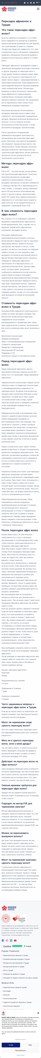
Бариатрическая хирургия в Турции (15, 955)
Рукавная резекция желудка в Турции (16, 959)
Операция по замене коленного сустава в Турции (20, 978)
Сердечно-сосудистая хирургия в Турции (17, 1002)
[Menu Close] (38, 9)
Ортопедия (7, 991)
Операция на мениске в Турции (14, 974)
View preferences (20, 1050)
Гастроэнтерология (10, 998)
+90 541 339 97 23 (11, 3)
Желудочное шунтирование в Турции (16, 963)
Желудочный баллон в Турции (13, 966)
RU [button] (37, 3)
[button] (38, 1013)
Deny (30, 1045)
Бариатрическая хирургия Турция (15, 987)
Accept (11, 1045)
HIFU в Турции (8, 970)
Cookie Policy (21, 1055)
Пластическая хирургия (11, 1006)
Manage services (20, 1039)
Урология (6, 995)
